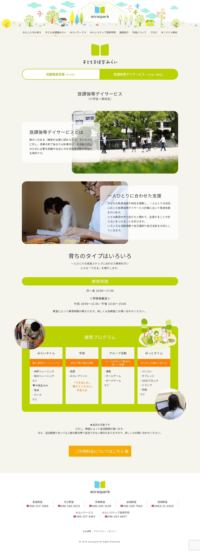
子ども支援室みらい (55, 32)
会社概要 (87, 531)
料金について (139, 32)
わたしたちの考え (32, 32)
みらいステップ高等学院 (103, 32)
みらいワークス (78, 32)
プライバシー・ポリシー (105, 531)
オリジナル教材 (169, 32)
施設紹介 (124, 32)
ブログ (153, 32)
